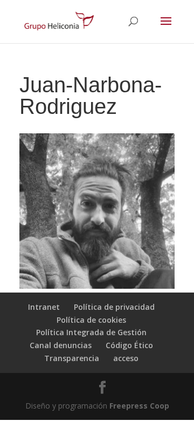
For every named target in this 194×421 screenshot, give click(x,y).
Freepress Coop (139, 405)
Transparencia (71, 358)
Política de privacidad (114, 307)
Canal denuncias (61, 345)
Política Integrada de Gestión (91, 332)
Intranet (44, 307)
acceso (125, 358)
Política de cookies (91, 320)
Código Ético (129, 345)
